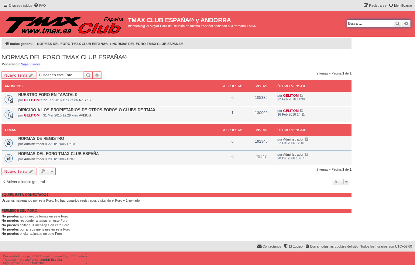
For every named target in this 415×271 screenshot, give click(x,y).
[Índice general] (65, 23)
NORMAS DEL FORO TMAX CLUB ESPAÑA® (64, 57)
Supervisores (31, 64)
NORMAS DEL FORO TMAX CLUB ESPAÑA (58, 153)
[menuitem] (40, 5)
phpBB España (51, 259)
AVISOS (85, 100)
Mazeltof (38, 263)
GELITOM (31, 100)
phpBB (32, 256)
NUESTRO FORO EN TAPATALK (47, 94)
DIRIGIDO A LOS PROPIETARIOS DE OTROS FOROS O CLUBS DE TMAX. (87, 110)
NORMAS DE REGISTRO (41, 138)
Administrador (34, 144)
